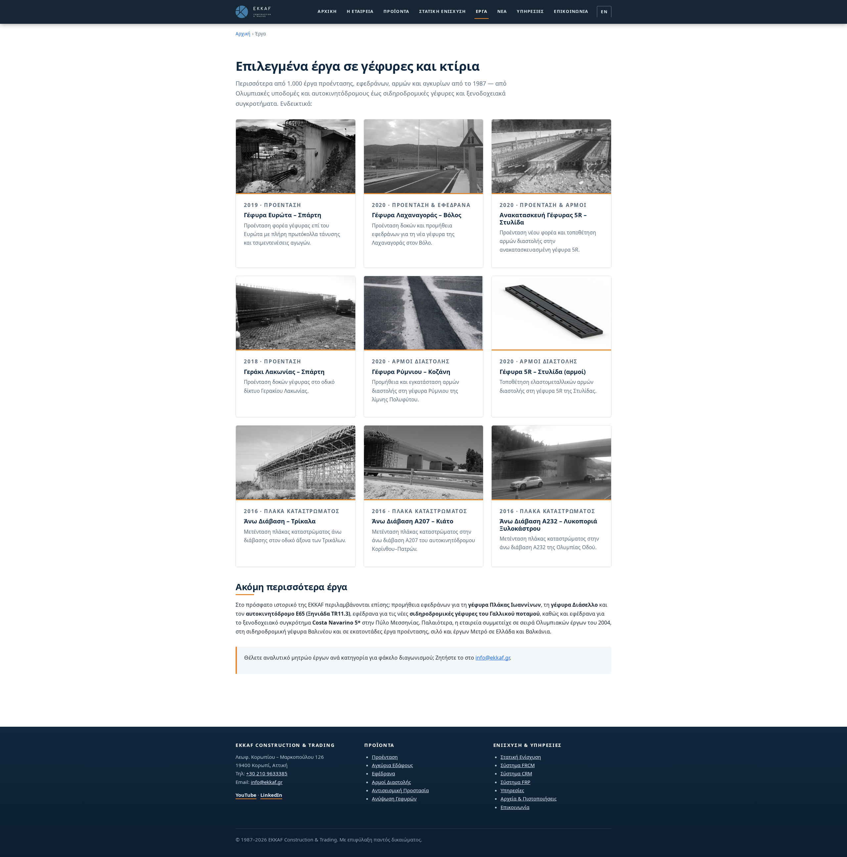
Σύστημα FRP (515, 782)
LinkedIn (271, 795)
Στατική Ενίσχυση (442, 11)
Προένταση (385, 757)
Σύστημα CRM (516, 773)
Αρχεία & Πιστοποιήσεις (529, 798)
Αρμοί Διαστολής (391, 782)
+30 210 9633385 (267, 773)
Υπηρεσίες (530, 11)
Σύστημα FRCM (518, 765)
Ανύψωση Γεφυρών (394, 798)
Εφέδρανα (383, 773)
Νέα (502, 11)
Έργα (481, 11)
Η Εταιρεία (360, 11)
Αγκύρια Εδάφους (392, 765)
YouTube (246, 795)
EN (604, 12)
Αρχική (327, 11)
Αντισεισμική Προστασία (400, 790)
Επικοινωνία (571, 11)
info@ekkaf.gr (492, 657)
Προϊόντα (396, 11)
